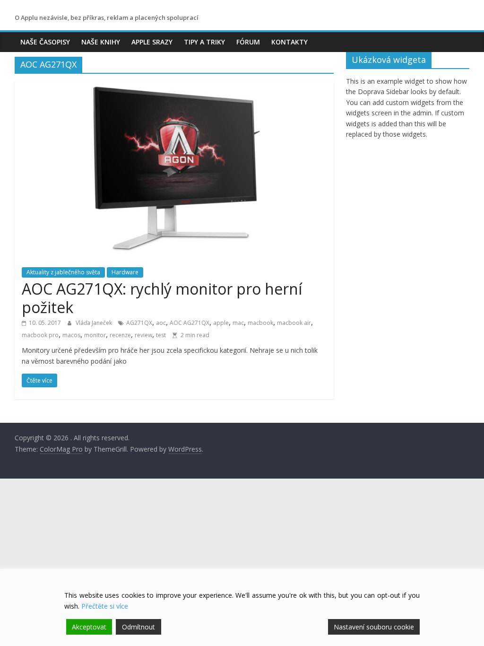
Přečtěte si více (104, 606)
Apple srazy (152, 41)
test (161, 335)
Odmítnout (138, 626)
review (143, 335)
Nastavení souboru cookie (374, 626)
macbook (260, 323)
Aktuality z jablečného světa (63, 272)
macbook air (294, 323)
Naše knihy (100, 41)
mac (238, 323)
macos (71, 335)
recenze (120, 335)
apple (221, 323)
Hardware (125, 272)
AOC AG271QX (189, 323)
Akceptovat (89, 626)
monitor (95, 335)
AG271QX (139, 323)
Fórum (248, 41)
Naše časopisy (45, 41)
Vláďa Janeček (94, 323)
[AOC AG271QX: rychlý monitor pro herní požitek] (174, 86)
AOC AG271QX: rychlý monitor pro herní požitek (162, 298)
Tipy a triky (204, 41)
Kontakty (289, 41)
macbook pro (40, 335)
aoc (161, 323)
